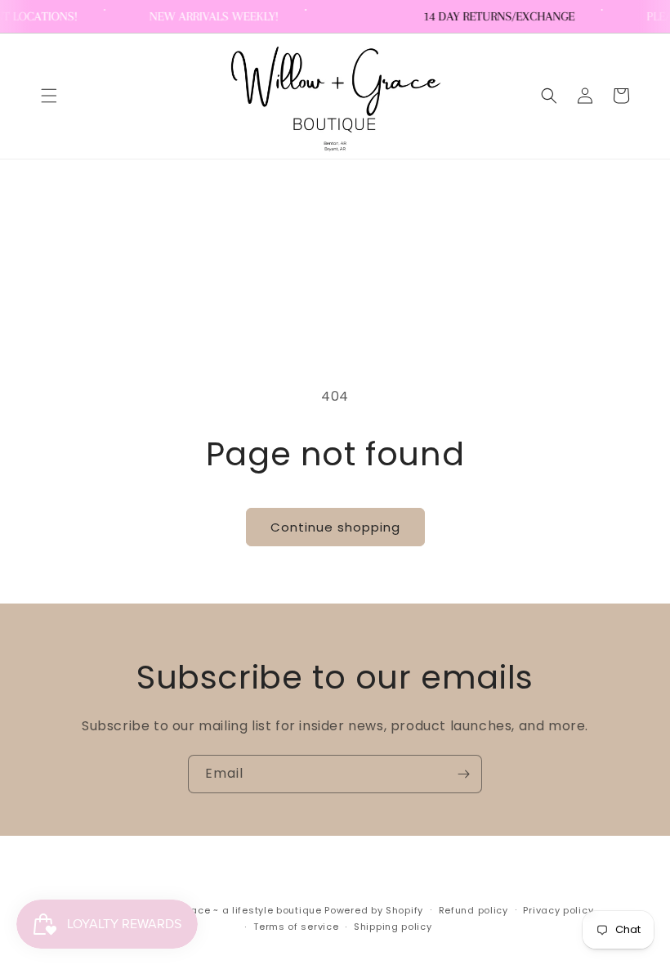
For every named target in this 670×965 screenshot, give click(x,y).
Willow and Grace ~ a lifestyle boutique (220, 910)
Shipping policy (393, 926)
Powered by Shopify (373, 910)
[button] (49, 96)
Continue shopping (335, 527)
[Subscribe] (463, 774)
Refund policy (473, 910)
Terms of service (295, 926)
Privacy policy (558, 910)
